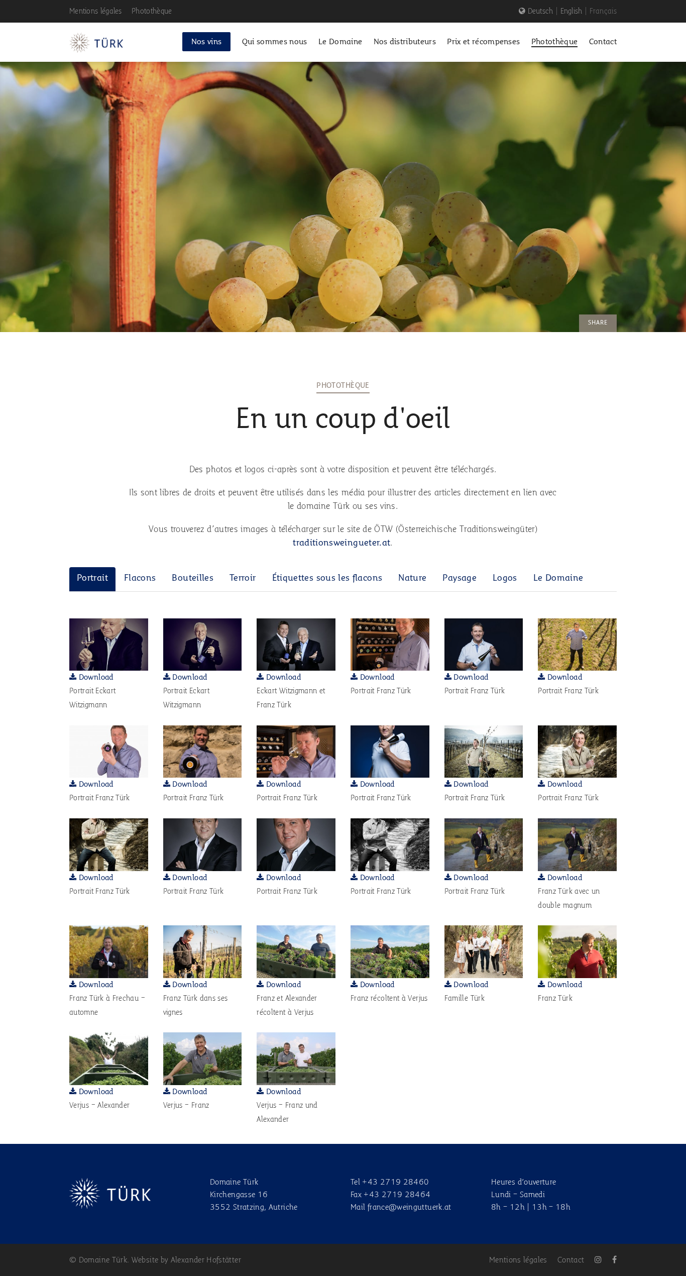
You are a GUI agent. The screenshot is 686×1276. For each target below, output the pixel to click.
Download (94, 677)
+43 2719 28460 (395, 1183)
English (571, 11)
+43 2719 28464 (397, 1195)
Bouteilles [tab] (192, 578)
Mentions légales (95, 11)
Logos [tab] (505, 578)
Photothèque (152, 11)
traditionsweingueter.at (341, 543)
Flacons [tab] (140, 578)
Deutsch (540, 11)
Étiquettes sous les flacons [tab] (327, 578)
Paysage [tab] (459, 578)
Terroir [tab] (243, 578)
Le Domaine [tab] (558, 578)
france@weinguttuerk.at (409, 1208)
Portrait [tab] (92, 578)
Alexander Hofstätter (206, 1260)
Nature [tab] (412, 578)
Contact (571, 1260)
